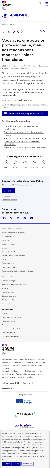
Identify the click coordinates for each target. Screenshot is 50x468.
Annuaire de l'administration (12, 304)
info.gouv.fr (26, 383)
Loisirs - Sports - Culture (10, 267)
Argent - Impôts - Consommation (13, 256)
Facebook (4, 218)
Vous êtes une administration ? (12, 329)
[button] (22, 31)
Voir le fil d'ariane (8, 24)
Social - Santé (6, 240)
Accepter (7, 463)
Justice (4, 259)
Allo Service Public (8, 300)
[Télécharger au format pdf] (9, 31)
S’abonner (8, 190)
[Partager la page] (18, 31)
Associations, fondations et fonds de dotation (18, 271)
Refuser (16, 463)
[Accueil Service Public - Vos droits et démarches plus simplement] (17, 18)
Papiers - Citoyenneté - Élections (13, 233)
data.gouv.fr (7, 388)
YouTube (31, 218)
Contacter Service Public (10, 336)
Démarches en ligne (9, 281)
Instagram (24, 218)
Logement (5, 248)
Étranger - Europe (8, 263)
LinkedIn (18, 218)
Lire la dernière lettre (9, 196)
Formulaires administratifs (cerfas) (14, 284)
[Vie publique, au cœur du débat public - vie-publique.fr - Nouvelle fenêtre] (25, 414)
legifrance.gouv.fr (9, 383)
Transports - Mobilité (9, 252)
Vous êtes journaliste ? (9, 333)
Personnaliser (27, 463)
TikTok (11, 218)
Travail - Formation (8, 244)
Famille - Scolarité (8, 236)
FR (44, 31)
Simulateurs (6, 288)
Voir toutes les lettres (9, 200)
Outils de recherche (9, 296)
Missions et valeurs (8, 321)
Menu (46, 5)
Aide (3, 325)
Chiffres (5, 313)
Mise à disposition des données (12, 317)
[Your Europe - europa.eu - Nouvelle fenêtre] (25, 401)
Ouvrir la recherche (39, 3)
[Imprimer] (13, 31)
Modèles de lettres (8, 292)
